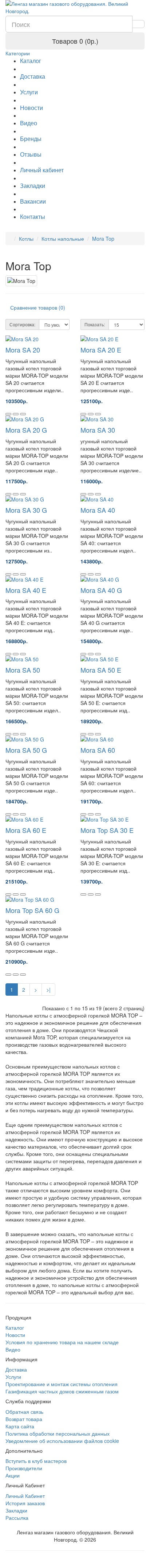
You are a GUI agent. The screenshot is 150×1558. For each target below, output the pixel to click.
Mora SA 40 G (101, 590)
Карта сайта (19, 1426)
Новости (31, 107)
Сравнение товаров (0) (37, 307)
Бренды (31, 138)
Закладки (32, 185)
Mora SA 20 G (26, 429)
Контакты (32, 216)
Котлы (26, 238)
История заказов (25, 1503)
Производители (23, 1468)
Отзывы (31, 154)
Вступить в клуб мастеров (36, 1460)
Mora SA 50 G (26, 750)
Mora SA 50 (22, 669)
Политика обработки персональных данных (57, 1433)
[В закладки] (16, 414)
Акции (12, 1475)
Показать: (94, 324)
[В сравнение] (23, 414)
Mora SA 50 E (100, 669)
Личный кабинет (42, 170)
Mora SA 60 (97, 750)
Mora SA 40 (97, 510)
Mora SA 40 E (25, 590)
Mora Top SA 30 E (107, 830)
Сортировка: (22, 324)
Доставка (32, 76)
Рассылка (16, 1517)
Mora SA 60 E (25, 830)
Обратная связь (24, 1411)
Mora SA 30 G (26, 510)
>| (48, 989)
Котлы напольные (63, 238)
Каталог (30, 60)
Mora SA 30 (97, 429)
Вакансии (33, 201)
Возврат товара (23, 1419)
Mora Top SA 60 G (32, 910)
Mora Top (103, 238)
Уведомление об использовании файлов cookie (62, 1440)
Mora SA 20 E (100, 349)
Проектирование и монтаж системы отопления (61, 1384)
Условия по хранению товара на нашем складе (62, 1342)
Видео (28, 123)
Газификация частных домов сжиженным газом (62, 1391)
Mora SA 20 (22, 349)
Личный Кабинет (25, 1495)
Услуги (29, 92)
